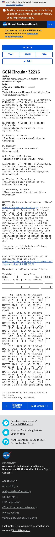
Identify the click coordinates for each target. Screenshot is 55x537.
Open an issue (18, 433)
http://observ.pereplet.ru (18, 207)
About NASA (8, 480)
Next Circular (38, 406)
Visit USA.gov (20, 530)
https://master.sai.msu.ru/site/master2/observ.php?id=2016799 (27, 262)
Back (29, 47)
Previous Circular (17, 406)
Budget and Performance (15, 491)
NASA (20, 469)
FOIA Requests (10, 502)
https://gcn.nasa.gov (23, 17)
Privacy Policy (9, 512)
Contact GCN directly (22, 424)
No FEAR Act (8, 496)
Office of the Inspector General (18, 507)
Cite (44, 54)
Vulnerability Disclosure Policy (18, 518)
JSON (27, 54)
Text (10, 54)
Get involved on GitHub (23, 443)
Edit (29, 61)
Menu (51, 24)
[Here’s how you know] (27, 3)
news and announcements (21, 35)
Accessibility (9, 486)
